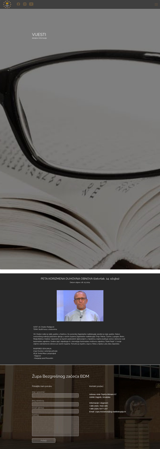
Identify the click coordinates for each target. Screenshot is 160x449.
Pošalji (44, 440)
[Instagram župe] (24, 4)
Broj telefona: (38, 400)
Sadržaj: (35, 414)
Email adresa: (38, 407)
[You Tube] (31, 4)
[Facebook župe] (18, 4)
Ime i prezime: (38, 392)
